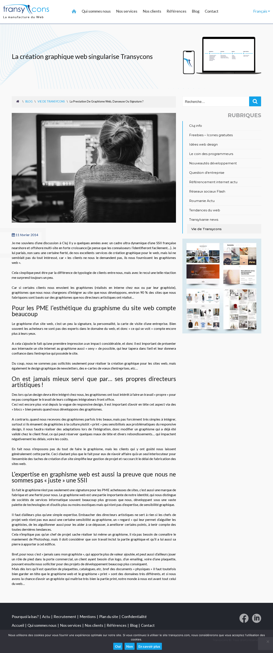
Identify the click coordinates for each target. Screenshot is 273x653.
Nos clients (152, 11)
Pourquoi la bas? (25, 616)
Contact (211, 11)
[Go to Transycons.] (18, 101)
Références (176, 11)
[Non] (268, 641)
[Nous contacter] (221, 332)
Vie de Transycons (206, 229)
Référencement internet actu (213, 182)
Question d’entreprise (206, 173)
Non (129, 646)
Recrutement (65, 616)
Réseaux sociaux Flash (207, 191)
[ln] (256, 620)
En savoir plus (149, 646)
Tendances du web (204, 210)
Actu (46, 616)
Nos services (126, 11)
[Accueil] (74, 11)
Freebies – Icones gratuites (211, 135)
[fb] (244, 620)
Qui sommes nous (96, 11)
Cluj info (195, 126)
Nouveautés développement (213, 163)
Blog (195, 11)
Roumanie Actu (202, 201)
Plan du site (108, 616)
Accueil (18, 625)
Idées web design (203, 144)
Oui (118, 646)
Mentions (88, 616)
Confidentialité (134, 616)
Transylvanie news (203, 220)
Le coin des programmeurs (211, 154)
